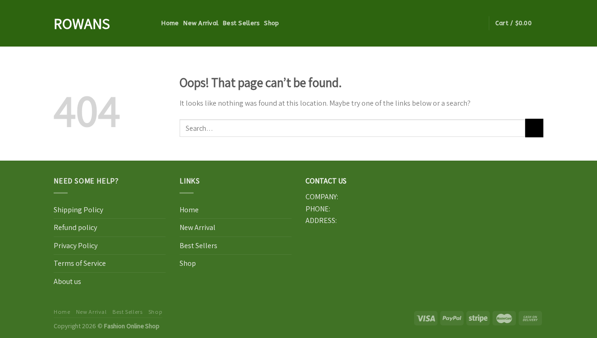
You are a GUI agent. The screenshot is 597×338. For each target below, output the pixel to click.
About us (67, 281)
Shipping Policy (78, 210)
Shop (271, 23)
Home (170, 23)
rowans (82, 23)
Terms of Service (80, 263)
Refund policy (75, 227)
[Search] (153, 23)
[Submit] (534, 128)
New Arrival (200, 23)
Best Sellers (241, 23)
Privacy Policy (75, 245)
